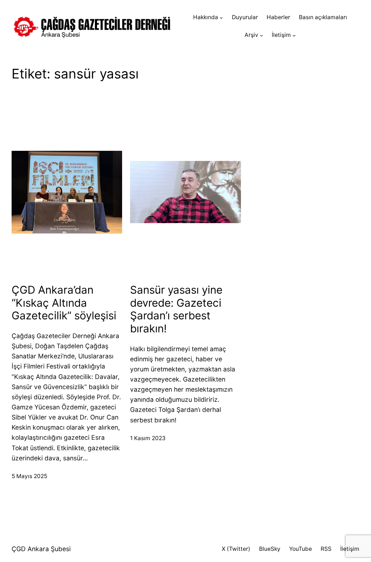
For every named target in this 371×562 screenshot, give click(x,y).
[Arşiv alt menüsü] (261, 35)
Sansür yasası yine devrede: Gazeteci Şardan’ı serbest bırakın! (176, 309)
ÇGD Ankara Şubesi (41, 549)
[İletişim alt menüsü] (294, 35)
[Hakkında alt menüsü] (221, 17)
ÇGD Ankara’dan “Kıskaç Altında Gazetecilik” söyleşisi (64, 303)
